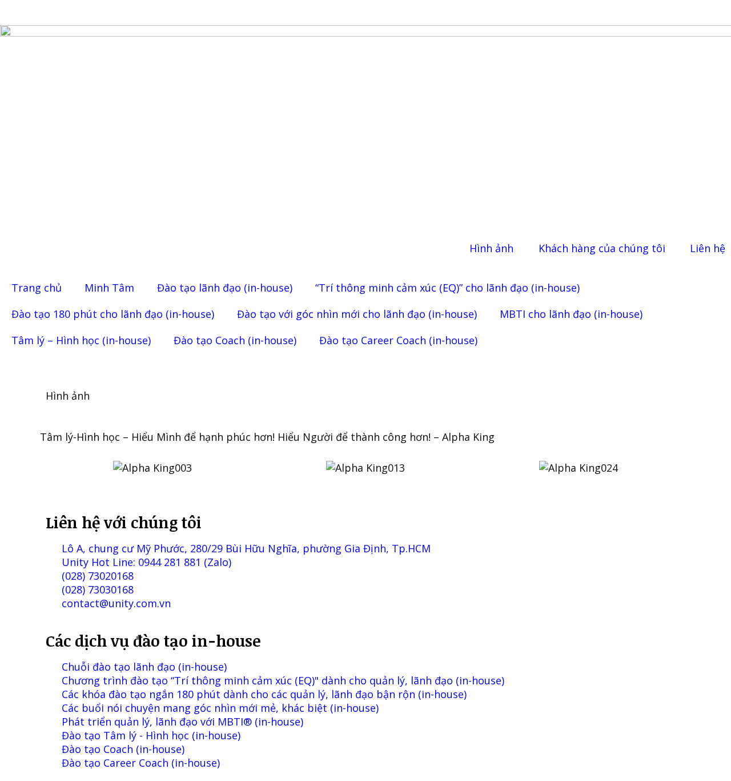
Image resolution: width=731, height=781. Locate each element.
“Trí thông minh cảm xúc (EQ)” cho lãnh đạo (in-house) (447, 287)
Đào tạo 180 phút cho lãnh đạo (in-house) (112, 314)
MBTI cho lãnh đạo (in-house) (571, 314)
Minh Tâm (109, 287)
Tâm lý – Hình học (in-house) (81, 340)
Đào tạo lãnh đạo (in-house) (224, 287)
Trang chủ (36, 287)
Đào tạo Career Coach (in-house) (398, 340)
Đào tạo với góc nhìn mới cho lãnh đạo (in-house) (357, 314)
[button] (56, 468)
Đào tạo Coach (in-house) (235, 340)
